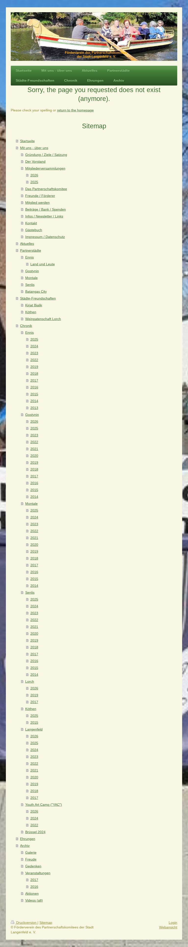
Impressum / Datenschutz (45, 237)
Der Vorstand (35, 161)
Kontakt (31, 223)
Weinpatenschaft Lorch (43, 319)
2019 (34, 367)
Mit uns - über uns (34, 148)
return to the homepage (75, 110)
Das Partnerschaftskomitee (46, 189)
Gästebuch (33, 230)
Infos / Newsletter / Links (44, 216)
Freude (30, 859)
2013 (34, 408)
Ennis (29, 257)
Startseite (27, 141)
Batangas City (36, 291)
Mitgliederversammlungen (45, 168)
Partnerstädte (30, 250)
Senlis (30, 285)
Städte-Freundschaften (38, 298)
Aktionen (32, 893)
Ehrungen (27, 839)
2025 (34, 182)
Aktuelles (27, 244)
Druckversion (26, 923)
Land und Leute (42, 264)
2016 (34, 387)
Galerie (30, 852)
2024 (34, 346)
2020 (34, 456)
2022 (34, 360)
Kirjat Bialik (33, 305)
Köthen (30, 312)
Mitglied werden (37, 202)
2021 (34, 449)
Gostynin (32, 271)
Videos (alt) (34, 900)
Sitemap (45, 923)
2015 (34, 394)
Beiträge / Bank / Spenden (45, 209)
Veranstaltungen (37, 873)
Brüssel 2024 (35, 832)
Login (173, 923)
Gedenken (33, 866)
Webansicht (168, 927)
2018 (34, 374)
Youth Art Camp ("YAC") (43, 805)
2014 (34, 401)
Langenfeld (34, 729)
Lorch (29, 681)
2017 (34, 380)
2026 (34, 175)
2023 (34, 353)
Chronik (26, 326)
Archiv (25, 846)
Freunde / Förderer (40, 196)
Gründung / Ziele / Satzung (46, 155)
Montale (31, 278)
